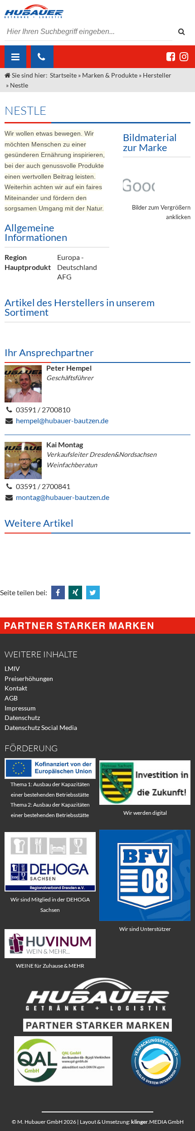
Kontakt (16, 688)
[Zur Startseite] (97, 11)
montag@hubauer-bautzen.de (62, 497)
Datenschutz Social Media (41, 727)
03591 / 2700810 (43, 409)
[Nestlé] (139, 182)
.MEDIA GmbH (157, 1122)
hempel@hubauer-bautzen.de (62, 420)
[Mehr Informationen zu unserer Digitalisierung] (144, 802)
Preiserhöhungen (29, 678)
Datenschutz (22, 717)
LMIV (12, 668)
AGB (11, 698)
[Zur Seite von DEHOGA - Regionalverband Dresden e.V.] (50, 889)
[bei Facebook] (170, 56)
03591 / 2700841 (43, 486)
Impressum (20, 708)
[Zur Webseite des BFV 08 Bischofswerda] (144, 918)
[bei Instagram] (183, 56)
